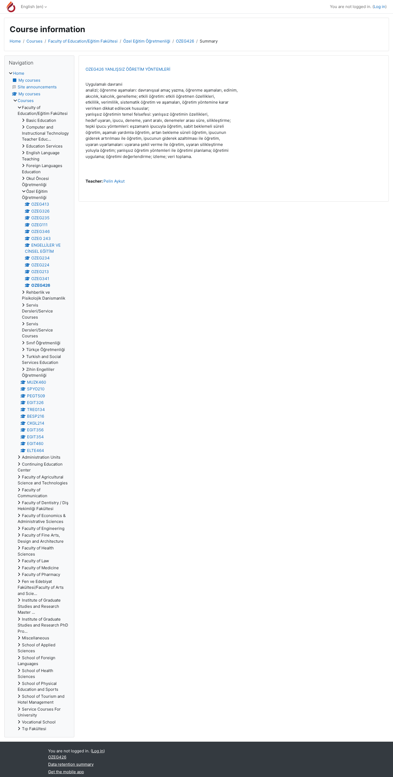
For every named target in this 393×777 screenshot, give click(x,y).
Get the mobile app (66, 771)
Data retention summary (71, 764)
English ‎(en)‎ (32, 6)
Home (15, 41)
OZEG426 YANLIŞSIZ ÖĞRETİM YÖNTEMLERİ (128, 69)
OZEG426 (185, 41)
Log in (379, 6)
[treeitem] (39, 401)
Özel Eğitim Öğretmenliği (146, 41)
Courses (34, 41)
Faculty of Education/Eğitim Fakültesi (83, 41)
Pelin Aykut (114, 181)
